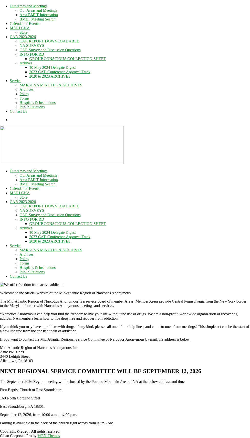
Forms (24, 98)
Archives (26, 89)
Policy (24, 94)
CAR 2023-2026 (23, 37)
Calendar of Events (24, 23)
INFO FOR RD (32, 54)
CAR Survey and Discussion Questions (50, 50)
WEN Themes (49, 436)
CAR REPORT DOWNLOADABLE (49, 41)
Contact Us (18, 111)
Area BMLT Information (39, 15)
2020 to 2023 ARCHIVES (50, 76)
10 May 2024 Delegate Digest (52, 67)
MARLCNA (20, 28)
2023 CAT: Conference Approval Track (59, 72)
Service (15, 81)
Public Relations (32, 107)
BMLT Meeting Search (37, 19)
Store (24, 32)
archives (26, 63)
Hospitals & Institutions (38, 103)
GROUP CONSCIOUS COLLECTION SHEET (67, 59)
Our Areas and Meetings (28, 6)
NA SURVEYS (32, 45)
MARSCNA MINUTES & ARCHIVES (51, 85)
